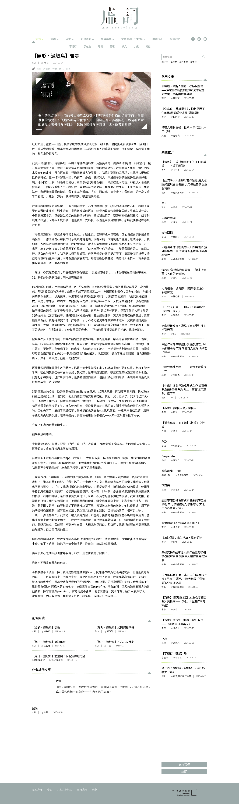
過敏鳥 (46, 68)
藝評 (163, 98)
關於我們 (37, 789)
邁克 (175, 430)
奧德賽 (173, 62)
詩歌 (112, 46)
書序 (163, 169)
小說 (136, 46)
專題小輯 (165, 475)
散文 (124, 46)
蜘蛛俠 (164, 62)
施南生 (193, 62)
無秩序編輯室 (38, 659)
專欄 (100, 46)
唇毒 (54, 68)
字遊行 (73, 46)
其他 (148, 46)
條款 (94, 789)
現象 (68, 39)
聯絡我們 (175, 39)
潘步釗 (176, 628)
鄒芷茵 (110, 631)
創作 (38, 39)
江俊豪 (176, 526)
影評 (163, 116)
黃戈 (175, 221)
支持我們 (82, 789)
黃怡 (175, 609)
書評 (163, 315)
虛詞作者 (157, 39)
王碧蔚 (47, 645)
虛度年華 (106, 39)
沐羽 (109, 645)
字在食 (87, 46)
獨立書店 (183, 62)
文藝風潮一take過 (132, 39)
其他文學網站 (64, 789)
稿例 (49, 789)
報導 (163, 192)
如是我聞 (86, 39)
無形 (38, 68)
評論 (53, 39)
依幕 (46, 62)
